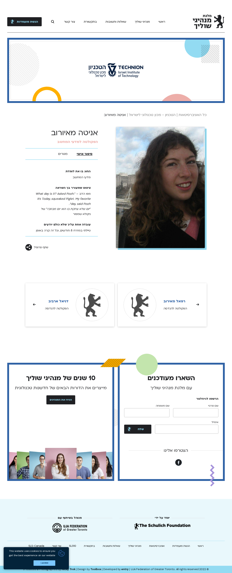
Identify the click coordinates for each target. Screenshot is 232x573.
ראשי (162, 22)
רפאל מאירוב (174, 301)
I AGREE (44, 563)
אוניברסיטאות (157, 546)
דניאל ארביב (58, 301)
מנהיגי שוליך (142, 22)
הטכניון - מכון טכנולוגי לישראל (152, 115)
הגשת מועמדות (27, 22)
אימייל (215, 422)
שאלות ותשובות (115, 22)
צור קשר (69, 22)
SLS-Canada (36, 546)
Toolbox (95, 569)
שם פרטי (213, 405)
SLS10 (72, 546)
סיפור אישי (84, 154)
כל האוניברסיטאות (193, 115)
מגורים (63, 154)
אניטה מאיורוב (115, 115)
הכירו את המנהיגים (61, 399)
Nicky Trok (68, 569)
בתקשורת (90, 22)
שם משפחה (162, 405)
